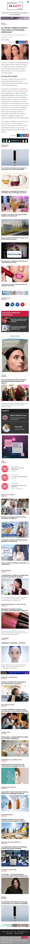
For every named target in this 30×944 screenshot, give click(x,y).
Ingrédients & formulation (11, 759)
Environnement (7, 814)
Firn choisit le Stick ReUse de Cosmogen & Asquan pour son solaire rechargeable (13, 168)
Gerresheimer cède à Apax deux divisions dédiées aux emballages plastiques (14, 792)
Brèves (3, 23)
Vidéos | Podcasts (8, 494)
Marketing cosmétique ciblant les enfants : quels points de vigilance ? (14, 517)
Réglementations (7, 704)
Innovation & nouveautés (11, 842)
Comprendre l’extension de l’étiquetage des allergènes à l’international (14, 540)
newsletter (9, 933)
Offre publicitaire (21, 931)
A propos (4, 931)
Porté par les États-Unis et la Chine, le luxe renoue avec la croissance (13, 682)
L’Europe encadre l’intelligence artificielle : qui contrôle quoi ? (15, 563)
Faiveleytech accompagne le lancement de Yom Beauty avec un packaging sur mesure (13, 192)
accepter (24, 937)
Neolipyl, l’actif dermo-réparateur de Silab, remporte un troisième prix (14, 215)
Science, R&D (5, 732)
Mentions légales (18, 933)
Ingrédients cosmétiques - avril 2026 (13, 643)
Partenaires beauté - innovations (11, 314)
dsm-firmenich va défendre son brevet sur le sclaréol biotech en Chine (14, 261)
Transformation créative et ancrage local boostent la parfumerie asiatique (14, 576)
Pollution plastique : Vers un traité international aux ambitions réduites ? (13, 820)
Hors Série (5, 638)
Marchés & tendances (9, 677)
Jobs (3, 461)
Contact (11, 931)
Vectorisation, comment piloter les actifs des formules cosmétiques (14, 737)
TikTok (5, 66)
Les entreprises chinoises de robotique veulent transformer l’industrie (14, 847)
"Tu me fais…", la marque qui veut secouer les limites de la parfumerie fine (14, 875)
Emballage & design (8, 787)
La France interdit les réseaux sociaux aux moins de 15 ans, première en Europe (14, 710)
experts (5, 411)
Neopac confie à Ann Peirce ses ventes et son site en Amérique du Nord (14, 238)
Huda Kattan (23, 62)
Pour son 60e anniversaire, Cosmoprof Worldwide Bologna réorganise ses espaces (13, 381)
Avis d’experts (6, 570)
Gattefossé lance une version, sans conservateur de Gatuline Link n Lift (13, 765)
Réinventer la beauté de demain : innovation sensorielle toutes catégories (14, 609)
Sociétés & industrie (8, 869)
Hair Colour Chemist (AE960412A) (19, 476)
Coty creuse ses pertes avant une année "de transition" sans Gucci (14, 285)
